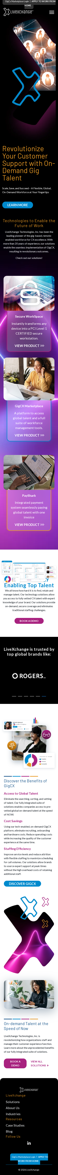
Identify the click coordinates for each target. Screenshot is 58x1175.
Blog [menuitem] (9, 1131)
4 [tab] (32, 696)
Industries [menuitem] (13, 1114)
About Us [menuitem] (12, 1108)
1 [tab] (14, 696)
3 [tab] (26, 696)
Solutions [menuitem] (13, 1102)
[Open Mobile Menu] (52, 11)
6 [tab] (44, 696)
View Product (27, 346)
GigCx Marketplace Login (17, 1)
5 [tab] (38, 696)
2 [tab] (20, 696)
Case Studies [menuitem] (15, 1125)
